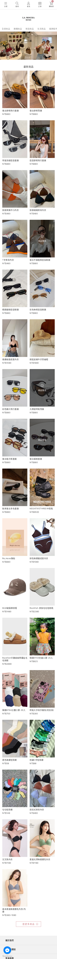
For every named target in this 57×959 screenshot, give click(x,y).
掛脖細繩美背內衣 (38, 210)
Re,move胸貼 (8, 558)
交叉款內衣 (7, 859)
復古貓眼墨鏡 (36, 459)
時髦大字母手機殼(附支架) (42, 710)
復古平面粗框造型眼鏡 (40, 260)
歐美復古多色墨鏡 (10, 508)
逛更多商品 (28, 924)
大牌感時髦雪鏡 (37, 409)
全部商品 (6, 28)
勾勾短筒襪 (7, 809)
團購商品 (18, 28)
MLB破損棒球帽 (9, 608)
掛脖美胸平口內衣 (10, 210)
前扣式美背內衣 (37, 809)
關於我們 (9, 940)
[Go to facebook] (7, 950)
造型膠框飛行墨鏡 (38, 160)
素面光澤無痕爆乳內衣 (40, 859)
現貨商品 (30, 28)
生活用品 (41, 28)
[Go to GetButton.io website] (7, 956)
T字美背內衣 (8, 260)
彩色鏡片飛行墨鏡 (10, 409)
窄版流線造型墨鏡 (10, 160)
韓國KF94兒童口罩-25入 (41, 658)
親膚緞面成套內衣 (10, 359)
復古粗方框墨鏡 (9, 459)
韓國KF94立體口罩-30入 (13, 710)
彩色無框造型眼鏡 (38, 309)
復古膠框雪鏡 (36, 110)
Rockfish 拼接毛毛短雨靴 (41, 608)
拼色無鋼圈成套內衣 (39, 558)
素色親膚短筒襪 (9, 760)
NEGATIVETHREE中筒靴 (41, 508)
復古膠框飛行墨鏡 (10, 110)
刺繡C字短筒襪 (36, 760)
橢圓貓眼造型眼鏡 (10, 309)
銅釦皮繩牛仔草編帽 (39, 359)
